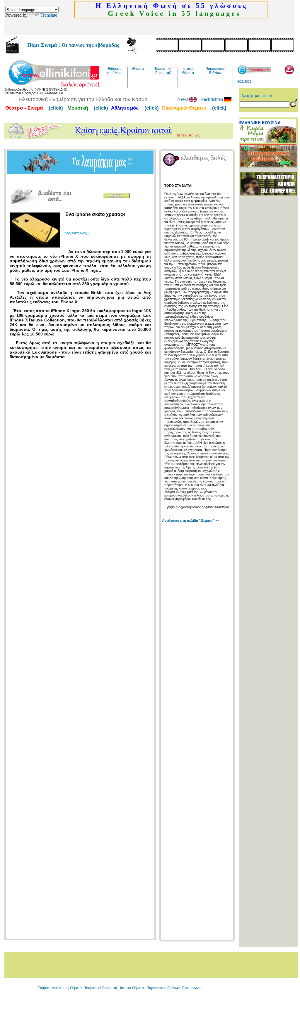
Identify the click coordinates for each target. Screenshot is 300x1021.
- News (182, 99)
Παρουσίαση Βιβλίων (163, 988)
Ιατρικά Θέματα (132, 988)
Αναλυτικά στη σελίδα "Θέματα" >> (190, 521)
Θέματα (76, 988)
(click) (55, 108)
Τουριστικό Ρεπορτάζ (101, 988)
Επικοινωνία (192, 988)
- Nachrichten (210, 99)
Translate (48, 15)
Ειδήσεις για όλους (52, 988)
